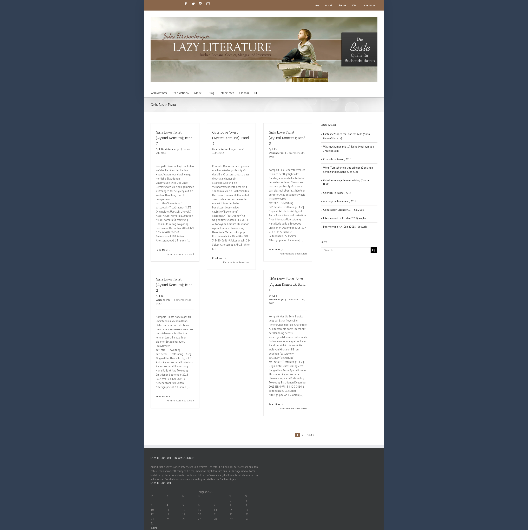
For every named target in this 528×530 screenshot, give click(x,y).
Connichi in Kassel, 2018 (337, 193)
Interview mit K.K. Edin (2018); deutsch (345, 226)
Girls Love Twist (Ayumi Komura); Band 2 (174, 285)
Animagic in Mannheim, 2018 (339, 201)
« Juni (154, 528)
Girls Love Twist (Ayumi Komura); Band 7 (174, 138)
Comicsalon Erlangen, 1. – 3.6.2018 (343, 210)
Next (309, 434)
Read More (162, 249)
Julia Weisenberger (169, 149)
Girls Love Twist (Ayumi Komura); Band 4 (230, 138)
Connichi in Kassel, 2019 (337, 159)
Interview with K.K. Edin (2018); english (345, 218)
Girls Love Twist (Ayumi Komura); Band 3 (287, 138)
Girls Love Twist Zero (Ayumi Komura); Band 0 (287, 284)
